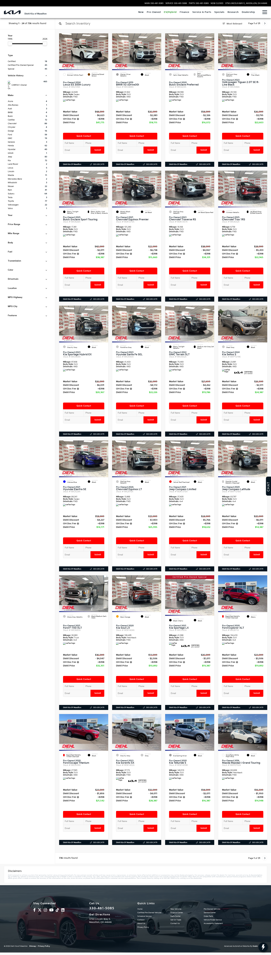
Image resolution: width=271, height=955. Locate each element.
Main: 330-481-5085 (154, 3)
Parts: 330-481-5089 (199, 3)
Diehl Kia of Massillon (72, 164)
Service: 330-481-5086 (176, 3)
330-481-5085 (101, 908)
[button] (106, 51)
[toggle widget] (263, 947)
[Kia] (12, 12)
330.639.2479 (98, 164)
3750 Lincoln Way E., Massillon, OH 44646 (246, 3)
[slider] (10, 43)
